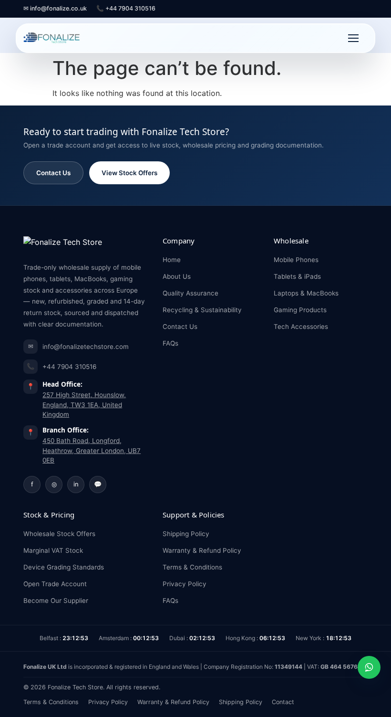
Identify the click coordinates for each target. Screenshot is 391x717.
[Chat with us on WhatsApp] (369, 667)
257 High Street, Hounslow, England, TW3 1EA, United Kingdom (84, 404)
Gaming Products (300, 310)
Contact (283, 702)
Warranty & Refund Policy (202, 550)
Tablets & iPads (297, 276)
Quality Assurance (190, 293)
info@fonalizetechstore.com (78, 346)
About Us (177, 276)
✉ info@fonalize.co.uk (55, 8)
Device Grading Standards (63, 567)
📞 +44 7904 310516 (125, 8)
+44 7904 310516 (61, 366)
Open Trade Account (55, 584)
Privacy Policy (184, 584)
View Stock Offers (129, 173)
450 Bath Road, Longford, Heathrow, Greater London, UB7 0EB (91, 450)
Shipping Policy (186, 534)
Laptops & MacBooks (306, 293)
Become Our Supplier (55, 600)
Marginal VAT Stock (53, 550)
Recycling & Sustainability (202, 310)
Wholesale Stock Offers (59, 534)
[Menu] (353, 38)
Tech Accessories (301, 326)
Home (172, 260)
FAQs (170, 343)
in (76, 484)
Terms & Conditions (192, 567)
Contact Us (53, 173)
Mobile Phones (296, 260)
